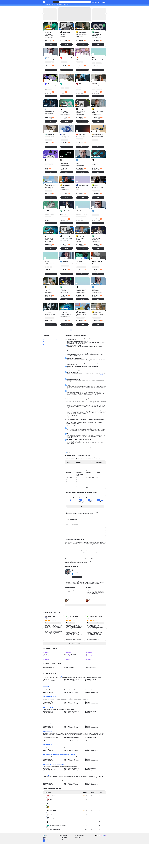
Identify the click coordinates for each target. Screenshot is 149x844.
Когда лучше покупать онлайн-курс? (50, 339)
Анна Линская (74, 415)
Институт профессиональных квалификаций (54, 781)
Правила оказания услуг (79, 835)
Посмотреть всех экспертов (85, 604)
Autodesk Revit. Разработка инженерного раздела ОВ (96, 622)
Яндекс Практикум (49, 689)
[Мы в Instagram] (101, 835)
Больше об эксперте (77, 576)
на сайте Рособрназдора (85, 556)
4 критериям (82, 515)
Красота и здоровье (89, 669)
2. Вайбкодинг (46, 686)
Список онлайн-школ (63, 835)
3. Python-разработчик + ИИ (50, 696)
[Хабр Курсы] (46, 2)
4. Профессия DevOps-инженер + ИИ (52, 707)
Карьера (46, 839)
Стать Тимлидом (71, 622)
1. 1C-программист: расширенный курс (53, 676)
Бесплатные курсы (66, 4)
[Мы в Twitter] (96, 835)
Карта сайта (77, 837)
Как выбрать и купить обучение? (49, 337)
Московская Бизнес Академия (52, 737)
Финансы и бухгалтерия (90, 667)
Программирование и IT (47, 665)
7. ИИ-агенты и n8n (47, 744)
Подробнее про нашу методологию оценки (85, 506)
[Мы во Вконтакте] (99, 835)
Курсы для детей (59, 4)
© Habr (104, 841)
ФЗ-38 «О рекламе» (75, 550)
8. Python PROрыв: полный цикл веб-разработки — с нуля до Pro (59, 754)
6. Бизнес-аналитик (48, 731)
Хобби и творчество (68, 669)
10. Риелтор (46, 775)
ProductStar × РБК (49, 711)
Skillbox (47, 768)
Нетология (48, 679)
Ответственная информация (48, 344)
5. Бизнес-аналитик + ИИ (49, 718)
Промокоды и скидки (63, 839)
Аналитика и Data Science (69, 665)
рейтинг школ (72, 377)
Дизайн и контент (89, 665)
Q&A (46, 837)
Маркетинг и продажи (68, 667)
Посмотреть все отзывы (74, 643)
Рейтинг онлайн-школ (63, 837)
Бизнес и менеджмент (47, 667)
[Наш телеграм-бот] (105, 835)
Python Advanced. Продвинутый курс (54, 622)
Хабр (46, 835)
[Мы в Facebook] (97, 835)
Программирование (46, 4)
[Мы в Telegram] (103, 835)
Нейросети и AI (53, 4)
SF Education (48, 725)
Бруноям (48, 747)
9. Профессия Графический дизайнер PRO (53, 764)
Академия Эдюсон (49, 701)
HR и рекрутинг (46, 669)
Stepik (47, 758)
